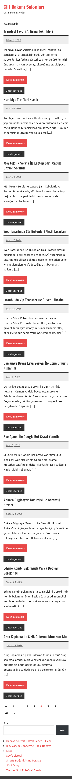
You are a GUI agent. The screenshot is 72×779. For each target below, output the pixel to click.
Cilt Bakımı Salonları (23, 7)
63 (6, 713)
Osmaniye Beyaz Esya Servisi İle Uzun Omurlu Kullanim (35, 366)
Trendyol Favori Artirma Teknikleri (28, 31)
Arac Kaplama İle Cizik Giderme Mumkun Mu (35, 636)
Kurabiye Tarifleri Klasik (20, 99)
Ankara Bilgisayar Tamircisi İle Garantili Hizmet (31, 502)
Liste (9, 750)
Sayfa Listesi (14, 755)
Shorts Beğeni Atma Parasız (23, 760)
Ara (5, 723)
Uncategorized (14, 90)
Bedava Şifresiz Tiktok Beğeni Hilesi (28, 740)
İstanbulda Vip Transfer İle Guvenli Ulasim (33, 299)
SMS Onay (12, 765)
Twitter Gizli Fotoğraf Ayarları (24, 770)
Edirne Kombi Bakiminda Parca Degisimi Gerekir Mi (31, 571)
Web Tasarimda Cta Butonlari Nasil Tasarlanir (35, 231)
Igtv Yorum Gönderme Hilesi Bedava (28, 745)
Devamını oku (14, 79)
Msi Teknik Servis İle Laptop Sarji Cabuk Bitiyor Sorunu (32, 166)
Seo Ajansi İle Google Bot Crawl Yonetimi (32, 436)
